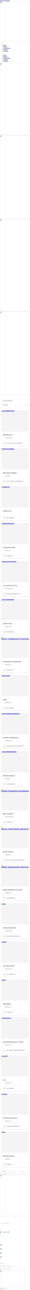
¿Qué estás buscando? (8, 400)
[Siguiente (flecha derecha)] (2, 1289)
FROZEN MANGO (9, 776)
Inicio (4, 45)
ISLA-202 (7, 476)
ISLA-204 (7, 1159)
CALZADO (9, 1012)
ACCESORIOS (10, 974)
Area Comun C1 (9, 588)
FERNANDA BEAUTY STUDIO (13, 1042)
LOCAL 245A (8, 740)
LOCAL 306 (8, 892)
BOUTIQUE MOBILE (10, 473)
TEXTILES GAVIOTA (10, 1118)
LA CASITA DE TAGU (10, 585)
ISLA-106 (7, 550)
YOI (4, 1080)
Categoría (5, 404)
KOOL (5, 700)
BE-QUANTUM (8, 852)
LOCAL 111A (8, 969)
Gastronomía (6, 48)
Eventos (5, 49)
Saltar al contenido (5, 0)
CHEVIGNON (7, 623)
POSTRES (9, 1164)
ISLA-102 (7, 778)
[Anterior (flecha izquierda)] (0, 1289)
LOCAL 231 (8, 1007)
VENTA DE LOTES (9, 547)
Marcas (5, 46)
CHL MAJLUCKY (8, 966)
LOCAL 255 (8, 1045)
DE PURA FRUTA (8, 1156)
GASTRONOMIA (11, 784)
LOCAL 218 (8, 702)
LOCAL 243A (8, 438)
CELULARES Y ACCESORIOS (14, 443)
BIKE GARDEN (8, 814)
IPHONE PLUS (7, 435)
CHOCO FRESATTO (9, 928)
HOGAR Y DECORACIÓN (13, 594)
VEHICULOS (10, 670)
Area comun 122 (9, 816)
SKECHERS (7, 1004)
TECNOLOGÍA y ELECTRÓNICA (15, 746)
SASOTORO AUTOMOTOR (12, 662)
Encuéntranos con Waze (9, 1249)
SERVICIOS (10, 555)
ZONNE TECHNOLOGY (11, 738)
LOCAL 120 (8, 664)
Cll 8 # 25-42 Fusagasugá (18, 1245)
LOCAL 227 (8, 1083)
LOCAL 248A (8, 931)
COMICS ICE (7, 511)
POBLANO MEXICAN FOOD (12, 890)
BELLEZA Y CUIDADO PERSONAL (16, 860)
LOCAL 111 (8, 854)
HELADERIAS (10, 517)
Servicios (5, 51)
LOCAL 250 (8, 626)
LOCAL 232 (8, 1121)
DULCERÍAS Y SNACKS (13, 936)
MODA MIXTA (10, 632)
